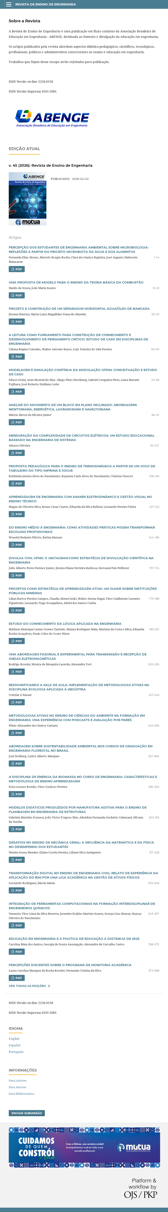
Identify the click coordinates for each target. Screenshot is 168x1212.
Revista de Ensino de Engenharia (45, 4)
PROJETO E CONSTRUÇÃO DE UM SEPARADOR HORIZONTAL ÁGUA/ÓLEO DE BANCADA (79, 309)
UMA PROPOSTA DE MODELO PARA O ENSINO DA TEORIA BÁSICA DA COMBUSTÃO (76, 282)
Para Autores (17, 1087)
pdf (18, 269)
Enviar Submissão (27, 1113)
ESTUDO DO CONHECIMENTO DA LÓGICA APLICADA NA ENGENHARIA (65, 624)
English (14, 1039)
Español (14, 1045)
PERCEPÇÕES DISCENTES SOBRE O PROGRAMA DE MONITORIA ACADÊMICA (70, 965)
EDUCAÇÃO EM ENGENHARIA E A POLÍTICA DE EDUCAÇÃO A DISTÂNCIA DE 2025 (74, 939)
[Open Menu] (8, 4)
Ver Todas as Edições (27, 986)
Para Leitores (18, 1080)
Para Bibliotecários (21, 1094)
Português (16, 1052)
